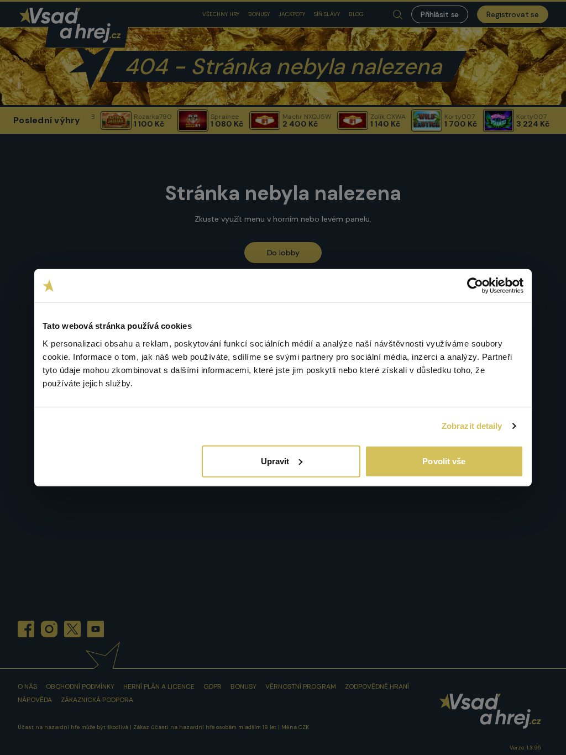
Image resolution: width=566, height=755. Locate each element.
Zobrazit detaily (472, 426)
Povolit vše (443, 460)
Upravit (275, 460)
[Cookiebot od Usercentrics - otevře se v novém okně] (475, 285)
